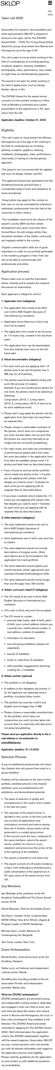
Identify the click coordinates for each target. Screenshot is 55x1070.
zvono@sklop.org (10, 742)
